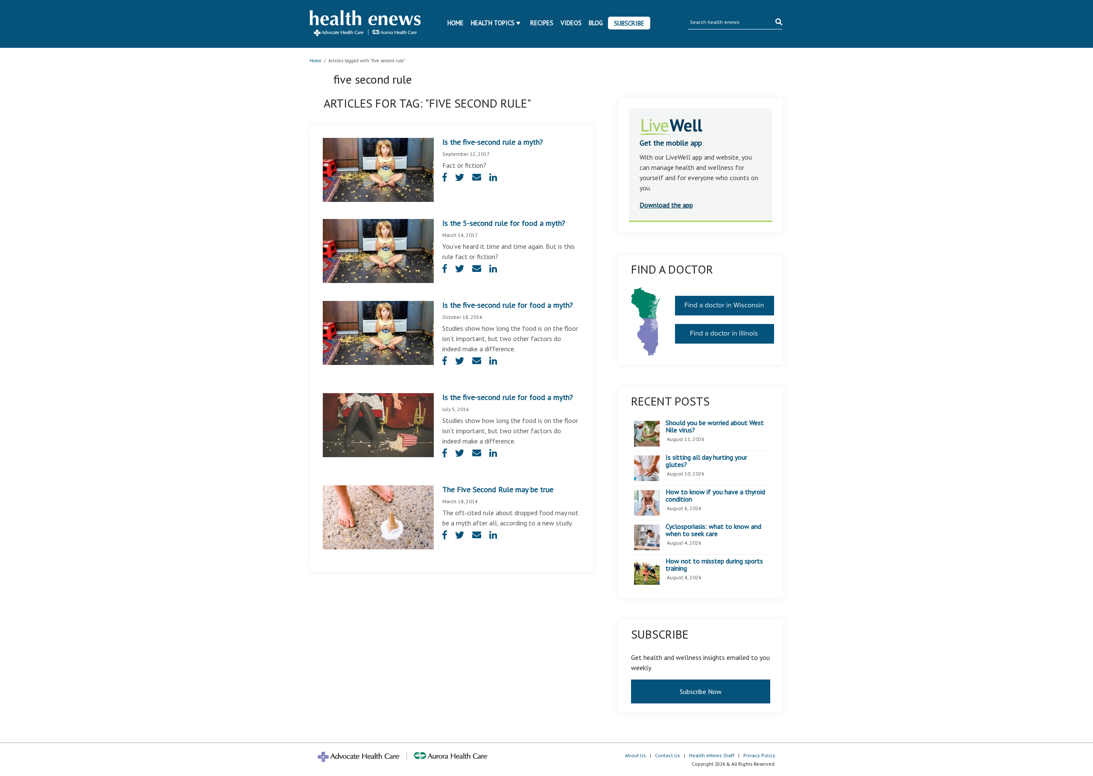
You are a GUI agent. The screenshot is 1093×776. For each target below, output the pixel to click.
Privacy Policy (759, 755)
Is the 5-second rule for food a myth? (503, 223)
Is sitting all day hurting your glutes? (706, 461)
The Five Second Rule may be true (497, 489)
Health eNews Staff (711, 755)
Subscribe (629, 23)
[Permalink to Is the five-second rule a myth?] (378, 169)
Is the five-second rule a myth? (492, 142)
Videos (571, 23)
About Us (635, 755)
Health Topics (492, 23)
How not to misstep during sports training (714, 564)
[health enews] (366, 24)
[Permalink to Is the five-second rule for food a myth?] (378, 332)
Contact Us (667, 755)
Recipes (541, 23)
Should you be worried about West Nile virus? (715, 426)
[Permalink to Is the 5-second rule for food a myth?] (378, 250)
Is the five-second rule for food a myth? (507, 305)
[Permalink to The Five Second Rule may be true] (378, 516)
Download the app (666, 205)
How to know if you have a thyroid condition (715, 495)
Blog (596, 23)
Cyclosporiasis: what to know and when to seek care (713, 530)
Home (455, 23)
